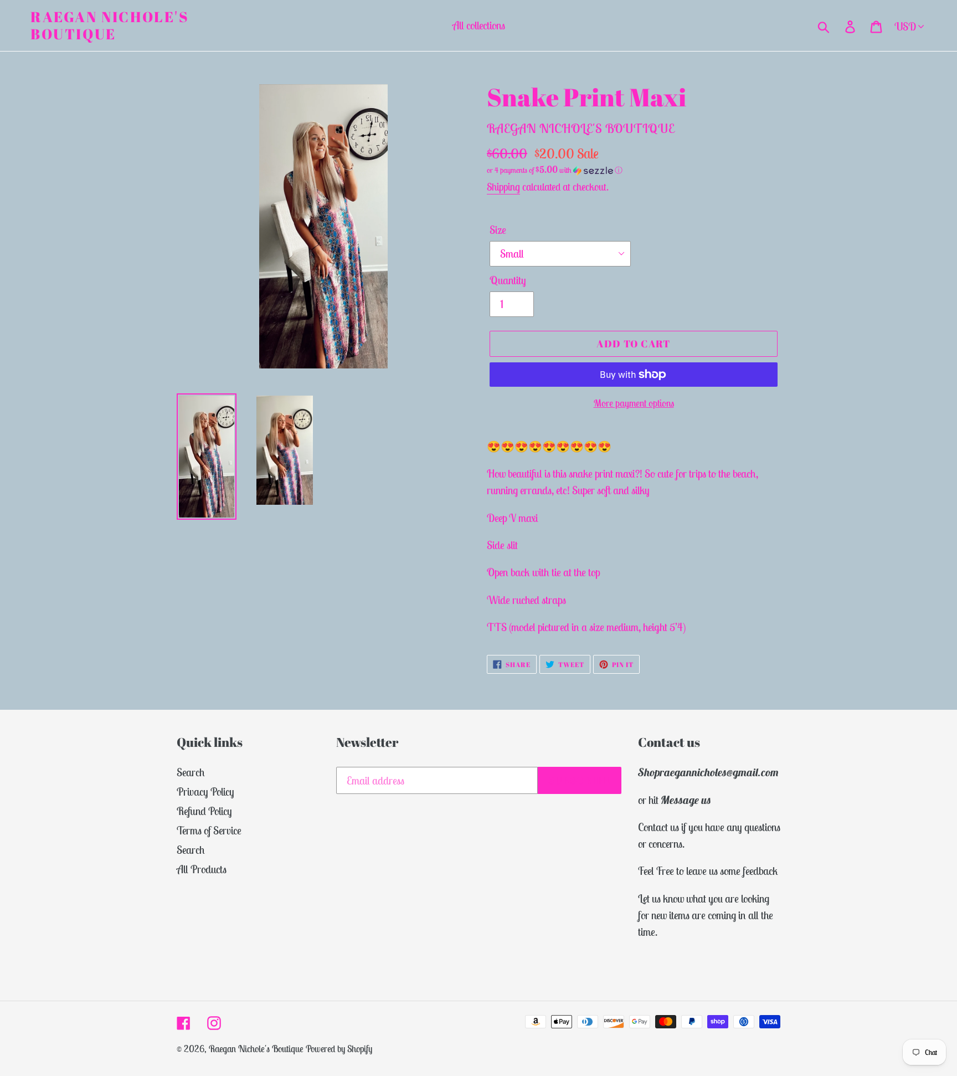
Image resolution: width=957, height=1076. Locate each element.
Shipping (503, 186)
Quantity (508, 280)
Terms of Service (209, 830)
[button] (633, 170)
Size (498, 230)
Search (191, 772)
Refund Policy (204, 811)
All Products (202, 869)
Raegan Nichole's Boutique (109, 25)
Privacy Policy (205, 791)
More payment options (634, 403)
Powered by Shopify (339, 1049)
